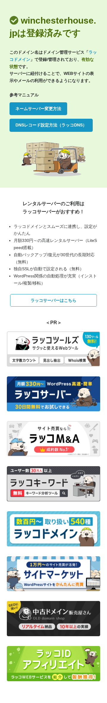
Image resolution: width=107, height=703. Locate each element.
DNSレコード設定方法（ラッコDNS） (51, 125)
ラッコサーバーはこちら (53, 300)
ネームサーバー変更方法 (38, 108)
